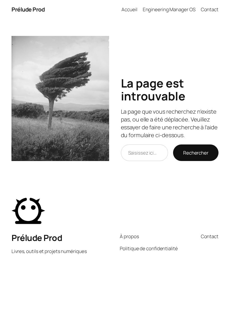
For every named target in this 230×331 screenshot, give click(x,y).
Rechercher (195, 153)
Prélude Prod (28, 9)
